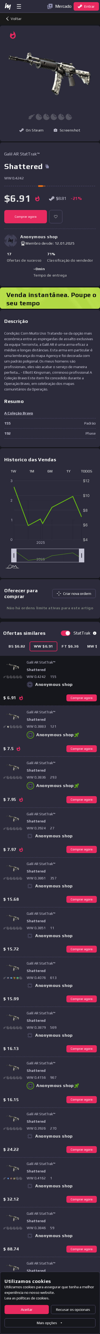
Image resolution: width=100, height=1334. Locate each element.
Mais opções (47, 1323)
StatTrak (82, 633)
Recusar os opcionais (73, 1309)
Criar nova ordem (77, 593)
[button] (67, 130)
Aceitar (27, 1309)
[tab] (17, 646)
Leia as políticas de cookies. (27, 1298)
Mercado (63, 6)
